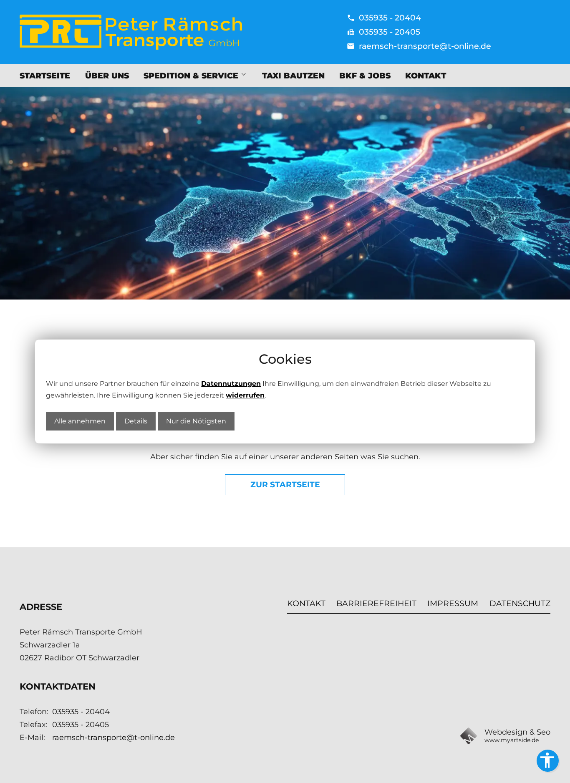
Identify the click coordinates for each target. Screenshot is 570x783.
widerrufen (245, 395)
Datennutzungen (231, 384)
